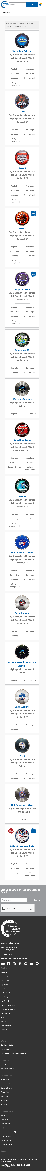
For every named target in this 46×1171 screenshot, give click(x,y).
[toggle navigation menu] (43, 5)
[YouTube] (31, 963)
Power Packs (5, 1092)
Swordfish (22, 496)
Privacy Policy (6, 1161)
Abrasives (4, 972)
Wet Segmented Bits (8, 1068)
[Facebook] (8, 963)
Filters (3, 12)
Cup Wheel (4, 984)
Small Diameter (6, 1025)
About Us (4, 1115)
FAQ (2, 1128)
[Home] (5, 4)
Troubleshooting (6, 1144)
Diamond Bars (5, 1084)
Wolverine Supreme (22, 399)
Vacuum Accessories (8, 1100)
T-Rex (22, 111)
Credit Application (7, 1140)
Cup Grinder (5, 980)
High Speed (5, 1001)
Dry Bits (3, 1064)
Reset (8, 12)
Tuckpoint (4, 1029)
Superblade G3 (22, 350)
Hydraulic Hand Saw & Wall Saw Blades (14, 1053)
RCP (2, 1017)
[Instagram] (14, 963)
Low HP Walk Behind (8, 1009)
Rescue (3, 1021)
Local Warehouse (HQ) (8, 1132)
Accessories (5, 1079)
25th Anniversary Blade (22, 552)
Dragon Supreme (22, 289)
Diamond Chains (6, 1088)
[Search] (32, 4)
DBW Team (4, 1119)
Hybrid (22, 756)
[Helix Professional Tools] (37, 963)
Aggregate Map (6, 1136)
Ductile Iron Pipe (6, 993)
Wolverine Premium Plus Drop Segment (22, 663)
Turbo (3, 1034)
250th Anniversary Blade (22, 846)
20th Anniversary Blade (22, 805)
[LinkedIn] (20, 963)
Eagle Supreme (22, 707)
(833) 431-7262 (6, 954)
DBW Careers (5, 1123)
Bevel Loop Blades (7, 1045)
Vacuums (4, 1104)
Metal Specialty (6, 1013)
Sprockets (4, 1096)
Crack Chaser (5, 976)
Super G (22, 168)
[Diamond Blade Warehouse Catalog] (3, 963)
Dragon (22, 228)
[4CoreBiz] (26, 963)
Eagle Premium (22, 613)
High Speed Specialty (8, 1005)
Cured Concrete (6, 989)
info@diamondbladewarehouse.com (14, 958)
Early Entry (4, 997)
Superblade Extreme (22, 51)
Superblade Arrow (22, 440)
